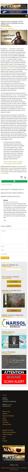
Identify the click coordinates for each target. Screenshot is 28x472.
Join (4, 438)
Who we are (6, 411)
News (4, 418)
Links (4, 436)
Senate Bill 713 (14, 94)
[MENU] (26, 16)
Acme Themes (14, 469)
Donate (5, 441)
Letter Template (7, 434)
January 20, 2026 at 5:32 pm (11, 202)
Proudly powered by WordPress (8, 467)
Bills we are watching (9, 432)
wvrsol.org (9, 404)
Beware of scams (8, 430)
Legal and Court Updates (7, 184)
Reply (5, 220)
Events (5, 420)
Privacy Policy (7, 424)
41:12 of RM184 (4, 173)
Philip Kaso (11, 28)
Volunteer (5, 422)
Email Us (5, 395)
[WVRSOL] (14, 13)
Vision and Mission (8, 416)
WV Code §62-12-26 (11, 67)
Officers (5, 413)
